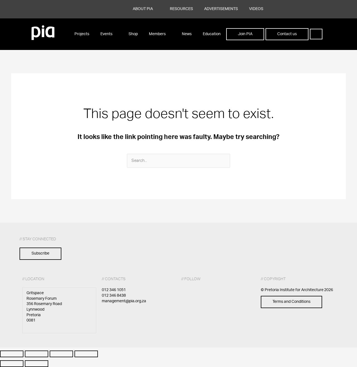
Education (212, 34)
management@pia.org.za (124, 301)
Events (106, 34)
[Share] (61, 354)
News (187, 34)
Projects (81, 34)
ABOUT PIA (143, 9)
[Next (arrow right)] (36, 363)
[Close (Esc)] (86, 354)
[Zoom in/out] (11, 354)
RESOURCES (181, 9)
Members (157, 34)
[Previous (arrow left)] (11, 363)
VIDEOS (256, 9)
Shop (133, 34)
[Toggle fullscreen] (36, 354)
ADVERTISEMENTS (221, 9)
